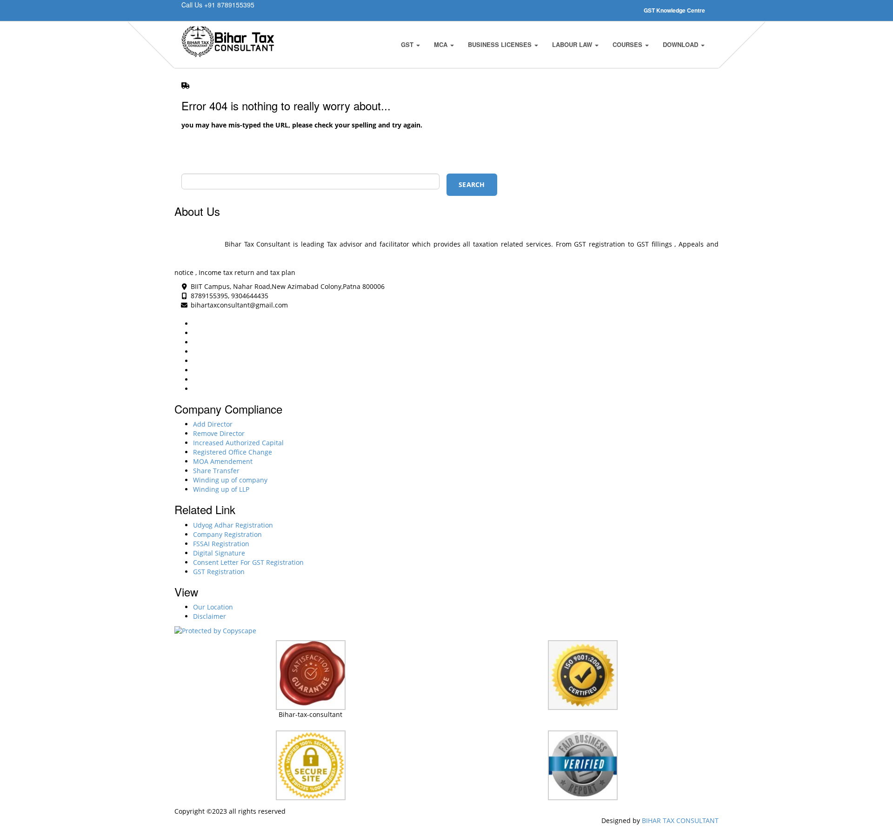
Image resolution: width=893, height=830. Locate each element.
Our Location (213, 606)
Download (681, 44)
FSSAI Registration (221, 543)
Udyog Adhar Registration (233, 525)
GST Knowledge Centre (674, 10)
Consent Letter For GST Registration (248, 562)
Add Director (213, 424)
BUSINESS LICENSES (500, 44)
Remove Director (219, 433)
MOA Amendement (223, 461)
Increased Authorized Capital (238, 442)
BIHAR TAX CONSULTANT (680, 820)
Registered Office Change (232, 452)
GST (408, 44)
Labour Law (573, 44)
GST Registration (219, 571)
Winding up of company (230, 479)
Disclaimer (209, 616)
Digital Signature (219, 553)
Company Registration (227, 534)
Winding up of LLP (221, 489)
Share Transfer (216, 470)
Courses (628, 44)
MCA (441, 44)
